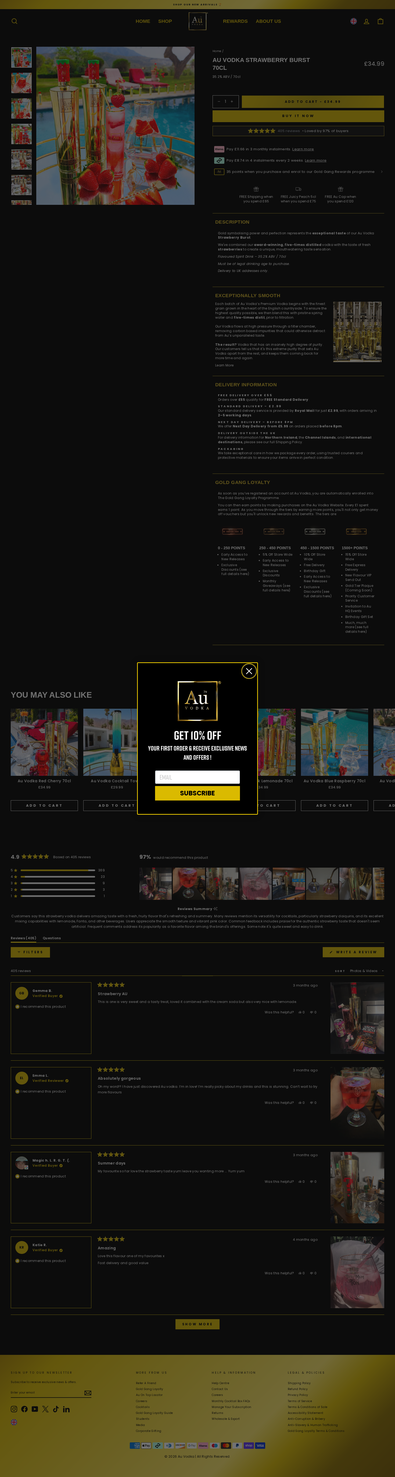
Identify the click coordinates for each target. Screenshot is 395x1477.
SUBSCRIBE (197, 793)
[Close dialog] (249, 671)
